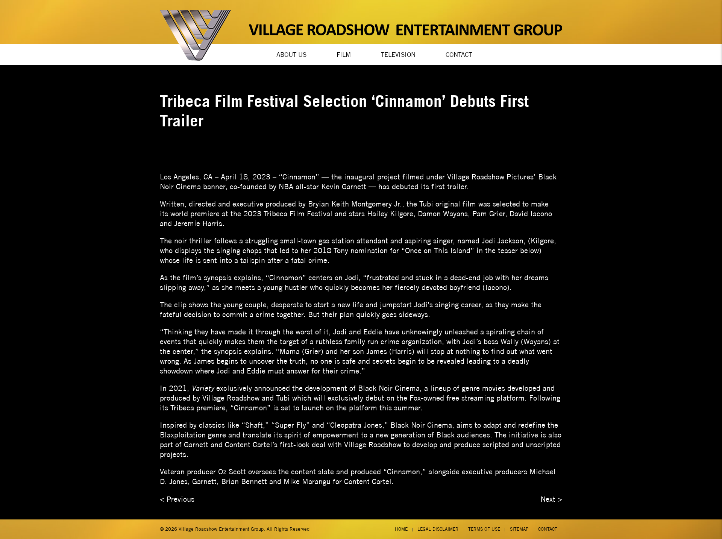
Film (344, 54)
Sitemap (519, 529)
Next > (551, 499)
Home (401, 529)
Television (398, 54)
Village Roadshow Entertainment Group (221, 529)
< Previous (177, 499)
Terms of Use (484, 529)
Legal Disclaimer (437, 529)
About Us (291, 54)
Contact (459, 54)
